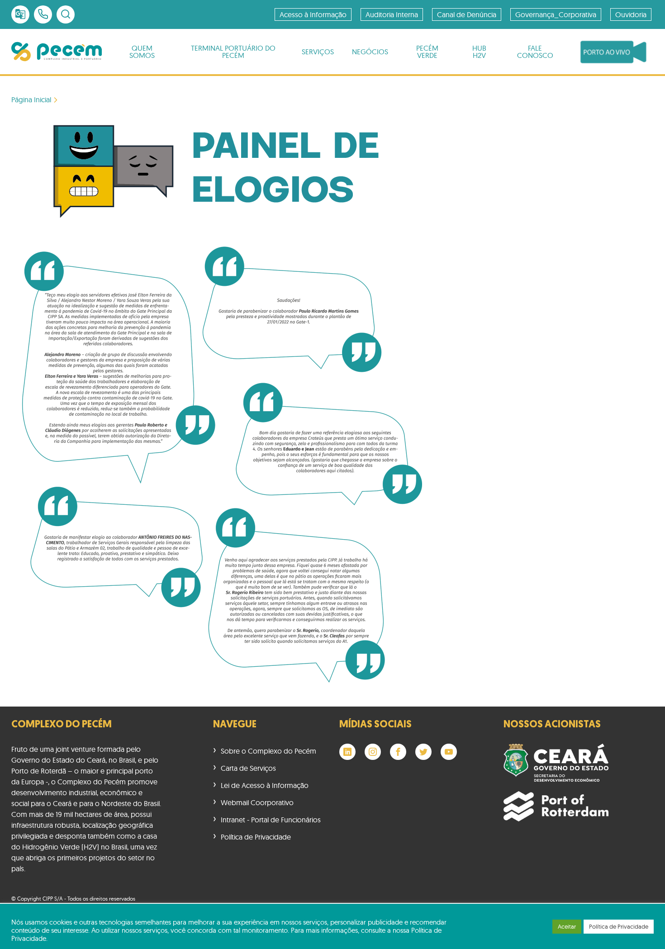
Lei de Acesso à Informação (265, 785)
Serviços (318, 51)
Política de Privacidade (256, 836)
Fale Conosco (535, 51)
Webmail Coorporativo (257, 802)
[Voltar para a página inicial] (56, 51)
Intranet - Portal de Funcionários (271, 819)
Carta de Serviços (248, 768)
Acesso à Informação (313, 14)
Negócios (370, 51)
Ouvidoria (630, 14)
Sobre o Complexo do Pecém (268, 750)
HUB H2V (479, 51)
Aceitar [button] (567, 926)
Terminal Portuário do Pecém (233, 51)
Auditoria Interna (392, 14)
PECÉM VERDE (427, 51)
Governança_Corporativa (555, 14)
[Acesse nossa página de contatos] (43, 14)
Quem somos (142, 51)
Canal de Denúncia (466, 14)
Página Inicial (31, 99)
